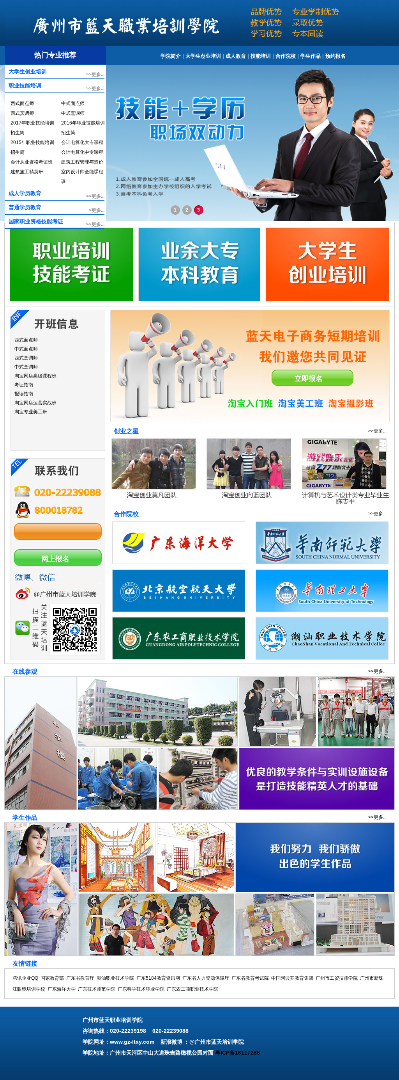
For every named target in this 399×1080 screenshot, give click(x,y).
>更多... (96, 210)
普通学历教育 (25, 207)
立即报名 (309, 379)
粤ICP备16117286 (237, 1053)
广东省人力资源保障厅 (205, 978)
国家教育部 (52, 978)
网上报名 (55, 559)
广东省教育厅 (80, 978)
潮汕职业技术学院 (115, 978)
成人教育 (236, 56)
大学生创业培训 (203, 56)
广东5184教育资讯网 (158, 978)
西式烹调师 (22, 113)
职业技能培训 (25, 85)
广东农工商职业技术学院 (192, 989)
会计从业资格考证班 (32, 162)
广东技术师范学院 (96, 989)
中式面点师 (73, 103)
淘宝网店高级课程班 (35, 376)
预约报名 (335, 56)
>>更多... (95, 74)
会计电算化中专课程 (82, 152)
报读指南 (23, 394)
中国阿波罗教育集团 (292, 978)
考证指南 (23, 385)
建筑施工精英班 (27, 171)
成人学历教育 (25, 193)
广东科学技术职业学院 (141, 989)
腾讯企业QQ (25, 978)
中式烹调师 (73, 113)
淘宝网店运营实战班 (35, 403)
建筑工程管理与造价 (82, 162)
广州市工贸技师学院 (337, 978)
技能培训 (261, 56)
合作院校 (285, 56)
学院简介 (171, 56)
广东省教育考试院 (250, 978)
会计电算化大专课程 (82, 142)
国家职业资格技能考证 (36, 221)
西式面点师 (22, 103)
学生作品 (310, 56)
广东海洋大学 (62, 989)
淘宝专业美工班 (30, 412)
